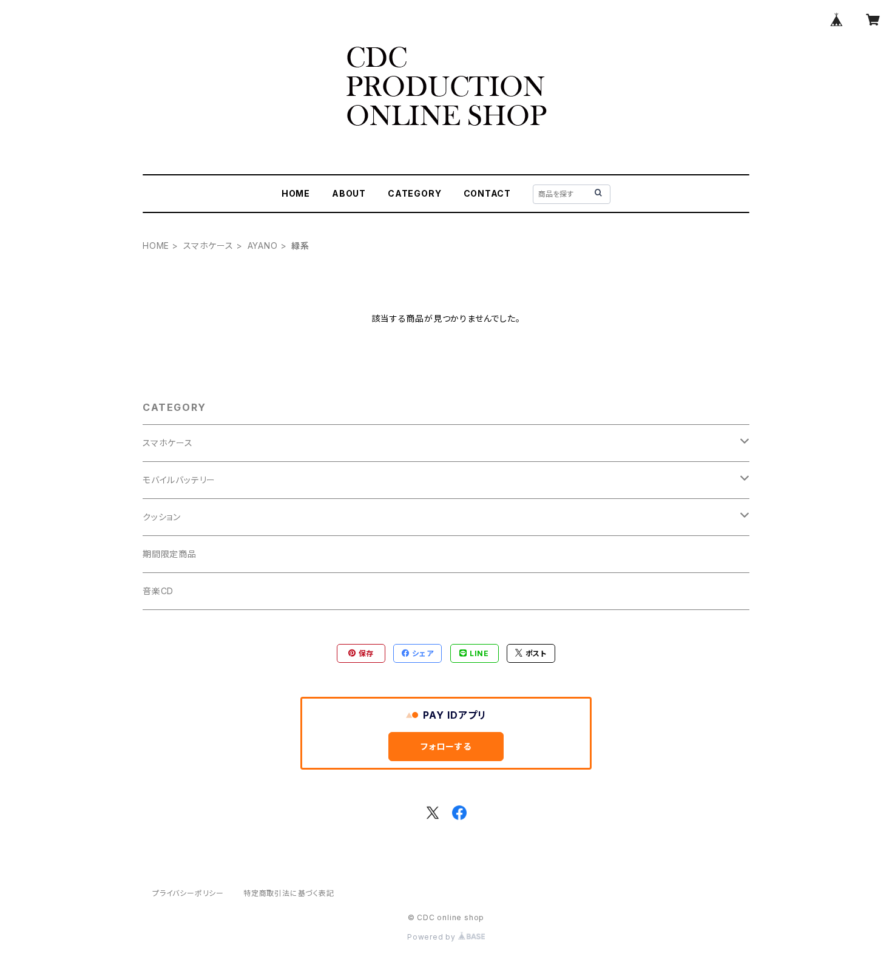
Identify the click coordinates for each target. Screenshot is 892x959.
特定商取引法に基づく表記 (288, 893)
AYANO (263, 245)
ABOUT (349, 193)
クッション (162, 517)
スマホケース (208, 245)
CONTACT (488, 193)
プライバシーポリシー (188, 893)
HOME (296, 193)
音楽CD (158, 591)
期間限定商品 (170, 554)
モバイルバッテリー (179, 480)
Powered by (432, 936)
